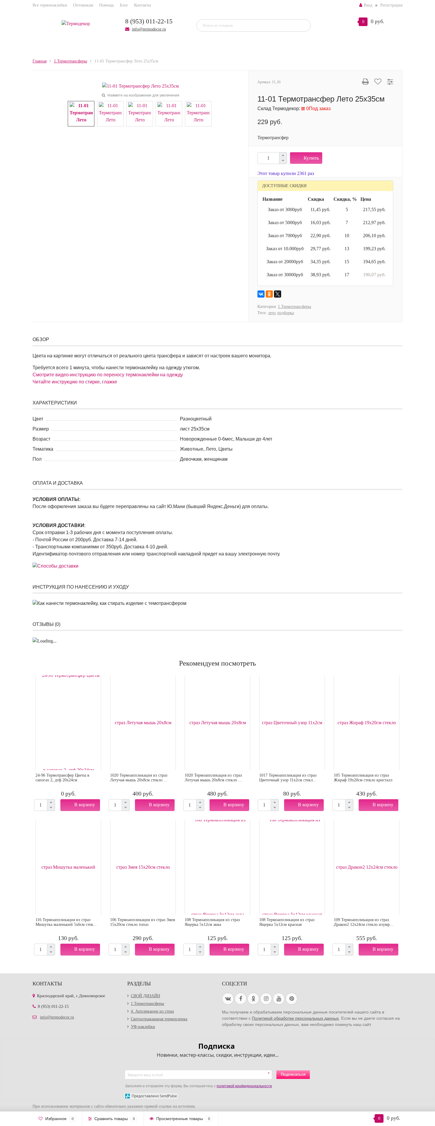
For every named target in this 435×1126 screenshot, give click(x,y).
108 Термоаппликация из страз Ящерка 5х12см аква (212, 922)
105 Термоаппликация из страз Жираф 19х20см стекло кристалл (363, 777)
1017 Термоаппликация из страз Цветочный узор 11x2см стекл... (288, 777)
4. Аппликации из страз (152, 1011)
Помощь (106, 5)
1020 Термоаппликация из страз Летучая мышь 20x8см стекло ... (138, 777)
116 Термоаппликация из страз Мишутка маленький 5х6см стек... (66, 922)
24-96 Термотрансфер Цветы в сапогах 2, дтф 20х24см (62, 777)
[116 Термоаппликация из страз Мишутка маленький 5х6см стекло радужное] (68, 867)
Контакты (142, 5)
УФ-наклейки (143, 1026)
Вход (368, 5)
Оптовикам (83, 5)
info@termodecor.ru (149, 29)
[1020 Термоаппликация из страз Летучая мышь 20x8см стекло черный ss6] (217, 722)
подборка (285, 313)
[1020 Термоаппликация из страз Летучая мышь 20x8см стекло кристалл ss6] (143, 722)
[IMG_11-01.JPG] (110, 113)
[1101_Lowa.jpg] (198, 113)
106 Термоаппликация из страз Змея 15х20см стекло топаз (142, 922)
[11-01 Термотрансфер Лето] (140, 85)
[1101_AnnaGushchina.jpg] (169, 113)
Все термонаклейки (50, 5)
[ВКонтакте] (261, 294)
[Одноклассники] (269, 294)
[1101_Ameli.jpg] (139, 113)
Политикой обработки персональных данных (295, 1018)
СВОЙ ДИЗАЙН (145, 996)
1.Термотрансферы (294, 306)
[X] (277, 294)
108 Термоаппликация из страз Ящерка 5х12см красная (287, 922)
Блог (124, 5)
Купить (311, 158)
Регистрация (391, 5)
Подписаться (293, 1074)
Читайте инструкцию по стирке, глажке (75, 381)
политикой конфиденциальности (244, 1086)
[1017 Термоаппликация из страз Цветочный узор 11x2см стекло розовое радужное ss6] (292, 722)
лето (272, 313)
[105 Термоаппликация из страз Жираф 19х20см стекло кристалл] (366, 722)
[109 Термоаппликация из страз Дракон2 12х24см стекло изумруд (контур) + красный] (366, 867)
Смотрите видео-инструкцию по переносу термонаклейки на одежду (108, 374)
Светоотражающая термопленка (159, 1019)
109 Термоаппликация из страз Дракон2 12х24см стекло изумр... (363, 922)
